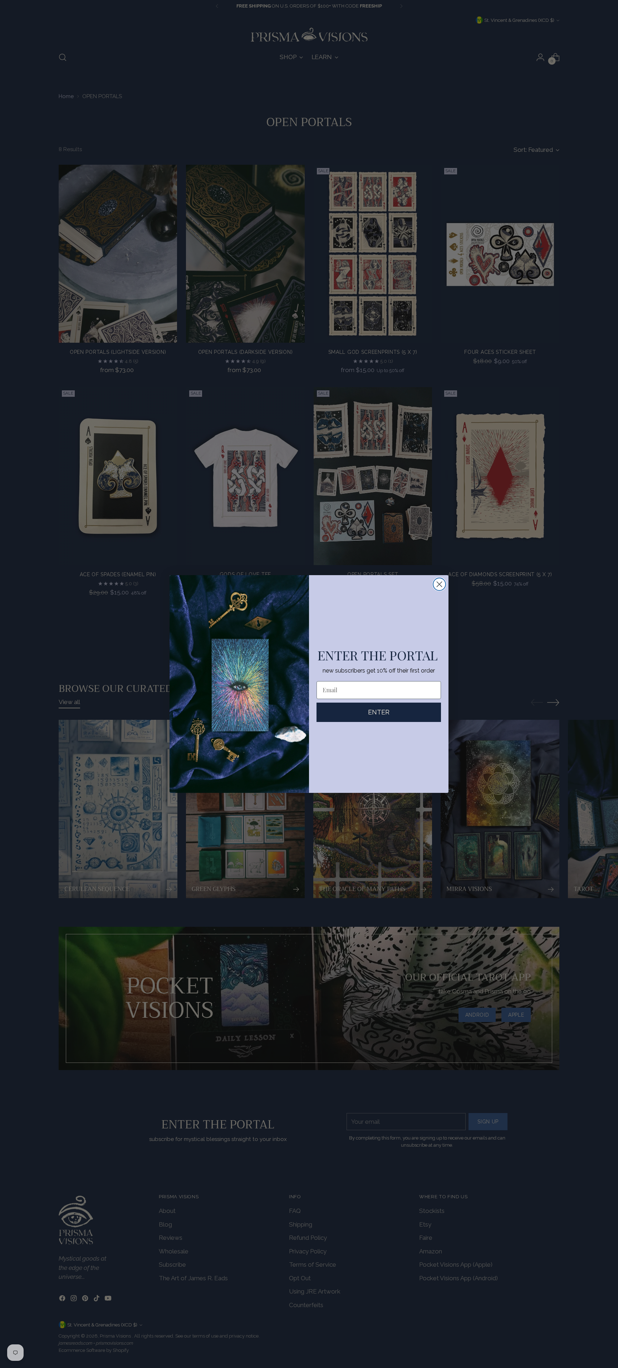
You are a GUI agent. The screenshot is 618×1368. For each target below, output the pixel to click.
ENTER (378, 712)
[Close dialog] (439, 584)
